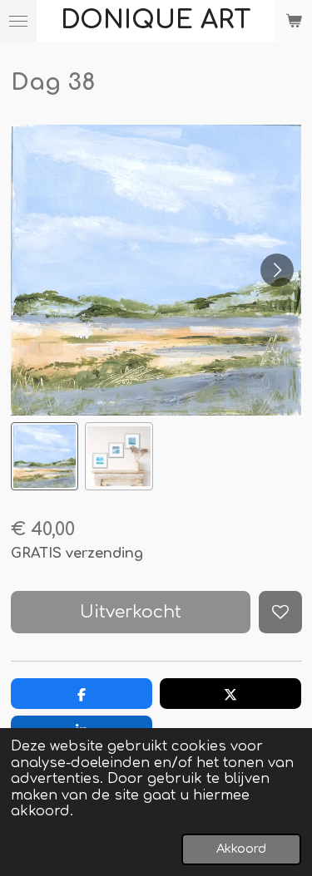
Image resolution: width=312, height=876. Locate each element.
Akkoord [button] (241, 848)
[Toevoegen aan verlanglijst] (280, 612)
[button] (45, 456)
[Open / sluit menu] (18, 21)
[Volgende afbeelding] (277, 270)
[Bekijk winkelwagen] (293, 21)
